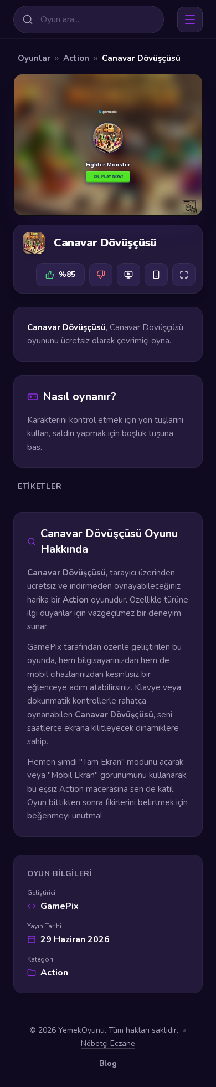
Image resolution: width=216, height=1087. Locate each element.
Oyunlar (34, 58)
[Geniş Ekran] (128, 274)
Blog (108, 1063)
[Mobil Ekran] (156, 274)
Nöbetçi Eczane (108, 1043)
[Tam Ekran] (184, 274)
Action (76, 58)
